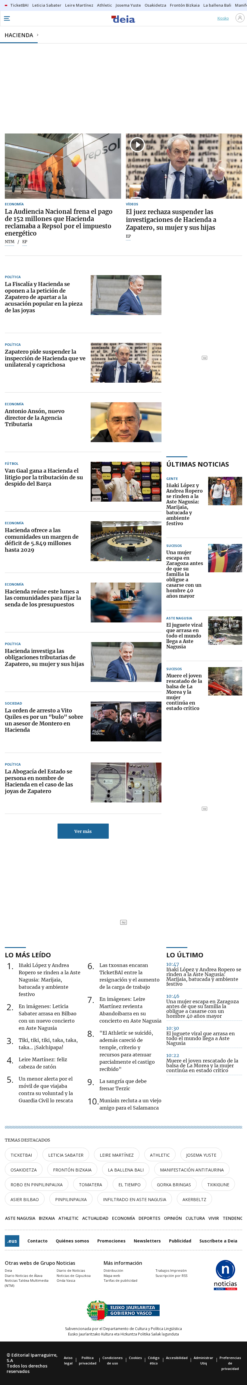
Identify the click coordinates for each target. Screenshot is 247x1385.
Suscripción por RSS (171, 1275)
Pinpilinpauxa (71, 1199)
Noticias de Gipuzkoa (74, 1275)
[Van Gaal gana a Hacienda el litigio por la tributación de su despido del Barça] (126, 482)
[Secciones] (6, 18)
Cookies (135, 1357)
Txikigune (218, 1184)
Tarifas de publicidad (120, 1280)
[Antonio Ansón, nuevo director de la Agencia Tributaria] (126, 422)
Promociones (111, 1241)
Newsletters (147, 1241)
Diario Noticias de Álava (23, 1275)
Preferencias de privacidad (230, 1363)
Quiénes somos (72, 1241)
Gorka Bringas (174, 1184)
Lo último (184, 954)
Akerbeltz (194, 1199)
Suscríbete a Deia (218, 1241)
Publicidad (180, 1241)
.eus (12, 1241)
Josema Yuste (201, 1155)
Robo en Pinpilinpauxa (37, 1184)
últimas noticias (197, 463)
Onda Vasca (66, 1280)
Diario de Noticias (71, 1270)
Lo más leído (28, 954)
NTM (9, 241)
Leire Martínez (117, 1155)
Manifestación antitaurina (192, 1170)
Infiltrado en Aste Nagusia (134, 1199)
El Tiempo (129, 1184)
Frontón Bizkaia (72, 1170)
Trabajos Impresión (171, 1270)
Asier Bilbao (25, 1199)
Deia (8, 1270)
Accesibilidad (177, 1357)
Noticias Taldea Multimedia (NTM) (26, 1283)
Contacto (37, 1241)
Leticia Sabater (65, 1155)
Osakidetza (24, 1170)
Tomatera (90, 1184)
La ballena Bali (126, 1170)
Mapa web (112, 1275)
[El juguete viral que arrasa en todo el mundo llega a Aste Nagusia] (225, 636)
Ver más (83, 831)
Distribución (113, 1270)
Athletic (160, 1155)
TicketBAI (21, 1155)
